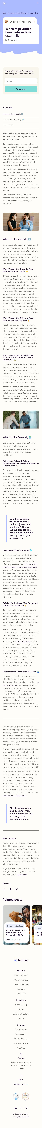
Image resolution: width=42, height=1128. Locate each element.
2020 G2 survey (23, 642)
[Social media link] (4, 889)
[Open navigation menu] (38, 3)
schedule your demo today (14, 796)
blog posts (15, 811)
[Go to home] (4, 3)
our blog (18, 530)
